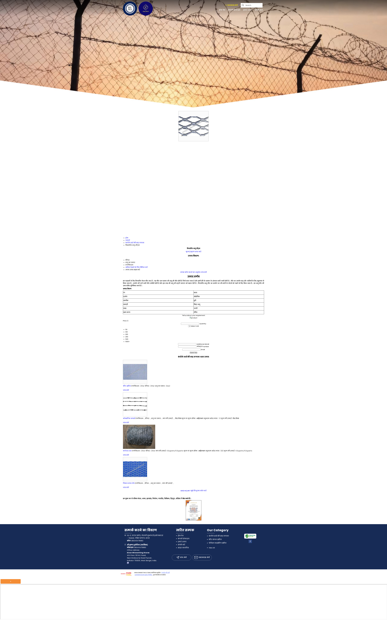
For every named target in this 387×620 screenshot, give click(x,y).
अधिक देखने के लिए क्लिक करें (136, 267)
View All (212, 548)
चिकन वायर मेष (129, 483)
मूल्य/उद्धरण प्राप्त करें (193, 252)
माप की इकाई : (172, 418)
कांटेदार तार (127, 451)
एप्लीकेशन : (138, 386)
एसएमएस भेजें (232, 5)
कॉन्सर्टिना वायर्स (129, 418)
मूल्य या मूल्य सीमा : (192, 418)
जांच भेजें (204, 272)
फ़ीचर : (150, 386)
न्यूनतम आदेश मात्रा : (212, 418)
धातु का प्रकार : (162, 386)
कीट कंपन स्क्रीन (215, 539)
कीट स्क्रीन (127, 386)
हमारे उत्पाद (247, 10)
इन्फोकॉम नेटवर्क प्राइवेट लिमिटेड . (144, 575)
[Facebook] (250, 542)
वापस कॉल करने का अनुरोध (190, 272)
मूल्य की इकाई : (230, 418)
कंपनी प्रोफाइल (234, 10)
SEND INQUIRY (185, 491)
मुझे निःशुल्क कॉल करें (199, 491)
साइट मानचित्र (183, 548)
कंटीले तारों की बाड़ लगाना (219, 536)
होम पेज (222, 10)
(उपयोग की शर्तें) (165, 572)
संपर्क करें (259, 10)
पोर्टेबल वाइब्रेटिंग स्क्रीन (217, 543)
